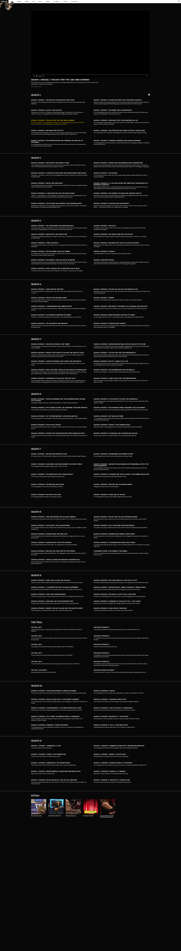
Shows (12, 1)
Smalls (40, 1)
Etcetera (65, 1)
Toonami (26, 1)
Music (34, 1)
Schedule (47, 1)
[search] (179, 1)
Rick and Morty (74, 1)
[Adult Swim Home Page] (4, 1)
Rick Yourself (56, 1)
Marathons (19, 1)
